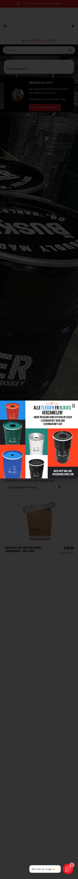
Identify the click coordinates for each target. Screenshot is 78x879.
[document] (39, 439)
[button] (73, 405)
